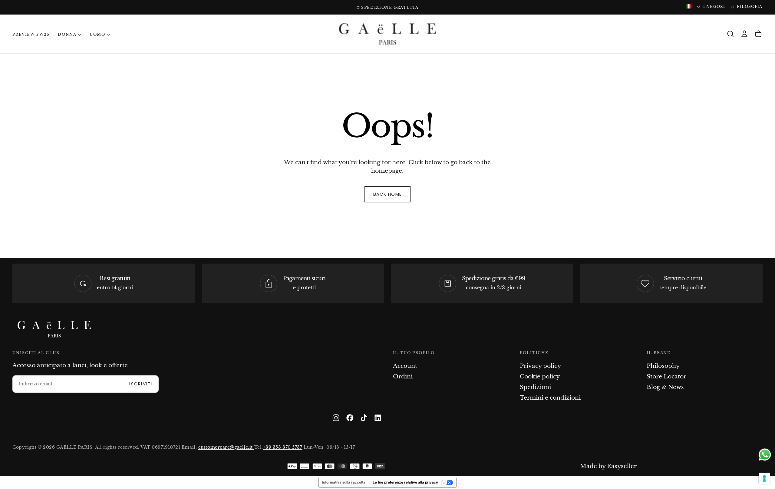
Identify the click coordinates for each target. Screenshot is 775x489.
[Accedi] (744, 34)
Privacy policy (540, 365)
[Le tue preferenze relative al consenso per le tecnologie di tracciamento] (764, 478)
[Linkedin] (378, 418)
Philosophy (663, 365)
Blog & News (665, 387)
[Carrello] (758, 34)
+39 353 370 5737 (282, 447)
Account (405, 365)
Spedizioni (535, 387)
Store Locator (666, 376)
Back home (387, 194)
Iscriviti (141, 384)
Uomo (97, 34)
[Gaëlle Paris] (54, 329)
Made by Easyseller (608, 466)
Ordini (403, 376)
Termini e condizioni (550, 397)
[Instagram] (336, 418)
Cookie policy (540, 376)
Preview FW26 (30, 34)
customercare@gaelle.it (226, 447)
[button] (730, 34)
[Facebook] (350, 418)
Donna (67, 34)
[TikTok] (364, 418)
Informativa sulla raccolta (343, 482)
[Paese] (688, 7)
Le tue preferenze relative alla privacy (405, 482)
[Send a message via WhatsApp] (765, 454)
